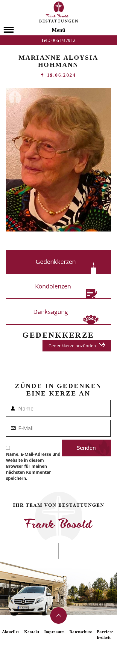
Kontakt (31, 631)
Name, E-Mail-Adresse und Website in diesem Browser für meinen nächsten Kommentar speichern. (33, 466)
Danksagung (50, 312)
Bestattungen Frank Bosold (58, 11)
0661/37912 (63, 40)
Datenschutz (80, 631)
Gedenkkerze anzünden (72, 345)
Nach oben (58, 615)
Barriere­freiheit (106, 634)
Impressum (54, 631)
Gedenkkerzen (56, 262)
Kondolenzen (53, 286)
